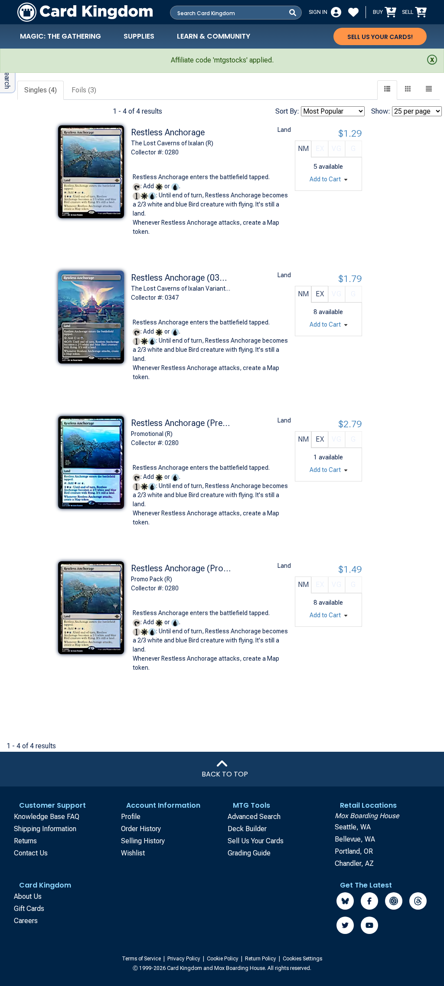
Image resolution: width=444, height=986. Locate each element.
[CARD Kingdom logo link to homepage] (85, 12)
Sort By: (287, 111)
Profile (130, 816)
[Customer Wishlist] (353, 12)
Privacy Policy (184, 959)
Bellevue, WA (355, 839)
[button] (429, 90)
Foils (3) (84, 90)
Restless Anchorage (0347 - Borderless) (181, 277)
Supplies (139, 36)
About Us (28, 896)
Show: (380, 111)
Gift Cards (29, 908)
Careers (26, 921)
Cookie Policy (223, 959)
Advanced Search (254, 816)
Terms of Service (142, 959)
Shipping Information (45, 829)
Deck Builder (247, 829)
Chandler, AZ (354, 863)
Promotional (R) (152, 433)
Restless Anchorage (168, 132)
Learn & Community (213, 36)
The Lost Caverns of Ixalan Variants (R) (181, 288)
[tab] (41, 90)
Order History (141, 829)
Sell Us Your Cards (256, 841)
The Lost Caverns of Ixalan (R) (172, 143)
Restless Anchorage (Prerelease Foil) (181, 423)
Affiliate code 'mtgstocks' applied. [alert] (222, 60)
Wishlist (133, 853)
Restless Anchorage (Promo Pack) (181, 568)
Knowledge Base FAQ (46, 816)
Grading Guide (249, 853)
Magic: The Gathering (60, 36)
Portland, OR (354, 851)
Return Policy (261, 959)
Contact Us (31, 853)
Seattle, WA (353, 827)
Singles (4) (40, 90)
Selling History (143, 841)
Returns (25, 841)
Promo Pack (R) (151, 579)
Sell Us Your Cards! (380, 37)
